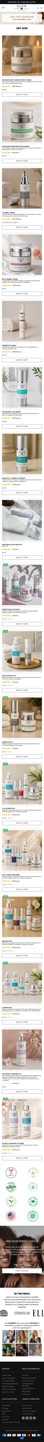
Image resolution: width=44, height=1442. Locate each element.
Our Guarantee (27, 1414)
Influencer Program (9, 1389)
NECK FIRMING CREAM (21, 280)
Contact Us (26, 1394)
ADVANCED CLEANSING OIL (21, 1077)
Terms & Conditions (29, 1411)
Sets (3, 1414)
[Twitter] (27, 1418)
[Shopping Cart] (41, 8)
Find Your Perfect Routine (11, 1422)
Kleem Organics (22, 1430)
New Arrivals (6, 1411)
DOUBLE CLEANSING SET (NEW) (20, 1145)
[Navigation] (3, 8)
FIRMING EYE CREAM (20, 347)
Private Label (6, 1375)
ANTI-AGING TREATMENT (21, 876)
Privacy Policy (27, 1405)
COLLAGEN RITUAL (21, 810)
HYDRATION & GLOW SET (20, 611)
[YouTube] (30, 1418)
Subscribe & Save (28, 1389)
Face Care (6, 1417)
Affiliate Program (8, 1386)
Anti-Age (5, 1408)
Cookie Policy (27, 1408)
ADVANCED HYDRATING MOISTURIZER (21, 148)
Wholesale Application (10, 1384)
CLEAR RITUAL (21, 1009)
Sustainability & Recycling (27, 1385)
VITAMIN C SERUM (21, 214)
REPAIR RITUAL (21, 942)
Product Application (29, 1378)
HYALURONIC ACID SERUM (20, 413)
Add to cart (22, 94)
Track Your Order (8, 1392)
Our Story (25, 1375)
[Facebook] (34, 1418)
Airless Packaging (8, 1378)
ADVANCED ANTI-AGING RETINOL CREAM (22, 81)
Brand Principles (28, 1381)
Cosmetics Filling (8, 1381)
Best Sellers (6, 1405)
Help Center (26, 1391)
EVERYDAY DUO (21, 743)
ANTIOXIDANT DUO (21, 677)
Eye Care (5, 1419)
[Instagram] (23, 1418)
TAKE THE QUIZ (22, 1271)
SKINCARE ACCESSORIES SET (12, 545)
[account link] (37, 8)
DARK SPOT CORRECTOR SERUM (21, 479)
